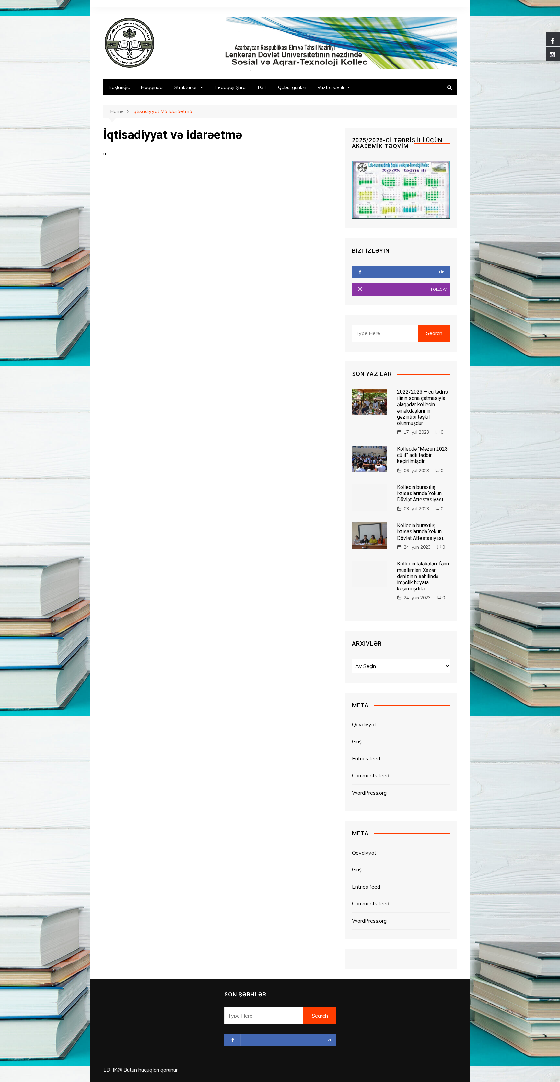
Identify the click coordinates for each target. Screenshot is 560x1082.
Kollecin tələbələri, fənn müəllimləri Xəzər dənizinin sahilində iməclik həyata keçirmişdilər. (423, 576)
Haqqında (152, 87)
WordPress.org (369, 792)
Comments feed (370, 775)
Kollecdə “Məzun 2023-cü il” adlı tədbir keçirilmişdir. (423, 455)
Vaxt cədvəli (330, 87)
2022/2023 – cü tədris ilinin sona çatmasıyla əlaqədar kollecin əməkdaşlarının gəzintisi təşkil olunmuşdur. (422, 407)
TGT (262, 87)
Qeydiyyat (364, 724)
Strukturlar (185, 87)
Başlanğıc (119, 87)
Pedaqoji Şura (230, 87)
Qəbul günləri (292, 87)
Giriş (357, 741)
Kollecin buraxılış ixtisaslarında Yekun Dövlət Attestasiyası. (420, 493)
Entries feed (366, 758)
